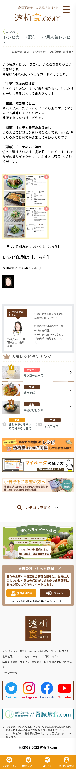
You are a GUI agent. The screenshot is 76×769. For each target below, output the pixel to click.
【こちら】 (53, 246)
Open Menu (66, 9)
